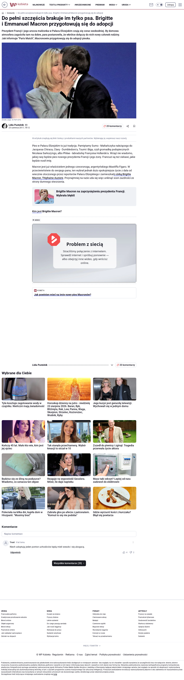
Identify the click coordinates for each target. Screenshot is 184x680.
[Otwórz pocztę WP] (151, 4)
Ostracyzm (142, 630)
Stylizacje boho (53, 636)
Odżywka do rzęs (99, 614)
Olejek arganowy (7, 624)
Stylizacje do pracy (54, 630)
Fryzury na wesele (145, 614)
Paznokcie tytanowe (146, 617)
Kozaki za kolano (53, 614)
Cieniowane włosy (100, 617)
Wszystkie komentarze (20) (68, 563)
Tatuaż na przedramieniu (102, 636)
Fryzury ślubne (52, 617)
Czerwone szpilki (99, 624)
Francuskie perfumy (9, 614)
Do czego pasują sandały (56, 624)
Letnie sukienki (52, 620)
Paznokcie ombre (8, 630)
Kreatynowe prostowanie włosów (14, 617)
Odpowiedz (15, 552)
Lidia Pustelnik (16, 125)
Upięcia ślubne (144, 627)
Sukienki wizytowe (54, 633)
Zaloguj (170, 5)
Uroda (125, 5)
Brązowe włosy (98, 627)
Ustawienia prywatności (134, 654)
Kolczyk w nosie (99, 633)
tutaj (55, 674)
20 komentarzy (114, 126)
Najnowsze (39, 5)
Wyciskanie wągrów (100, 630)
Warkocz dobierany (145, 624)
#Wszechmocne (83, 5)
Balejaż (95, 620)
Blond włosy (5, 627)
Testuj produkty (58, 5)
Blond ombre (6, 620)
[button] (159, 4)
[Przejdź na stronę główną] (5, 6)
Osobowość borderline (147, 620)
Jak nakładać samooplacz (11, 633)
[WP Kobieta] (21, 4)
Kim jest (37, 211)
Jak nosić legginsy (54, 627)
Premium (100, 5)
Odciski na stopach (8, 636)
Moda (112, 5)
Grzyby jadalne (144, 633)
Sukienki (141, 636)
